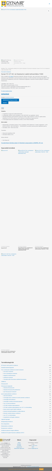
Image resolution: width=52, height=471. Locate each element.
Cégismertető (19, 446)
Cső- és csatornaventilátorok (9, 403)
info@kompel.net (34, 448)
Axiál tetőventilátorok (7, 395)
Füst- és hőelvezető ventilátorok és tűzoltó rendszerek (16, 68)
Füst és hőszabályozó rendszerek (10, 373)
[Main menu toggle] (49, 4)
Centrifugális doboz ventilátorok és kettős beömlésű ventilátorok (16, 397)
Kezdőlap (3, 68)
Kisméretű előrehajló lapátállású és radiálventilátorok (14, 411)
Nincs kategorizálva (5, 423)
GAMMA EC (3, 381)
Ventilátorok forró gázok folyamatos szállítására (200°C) (12, 432)
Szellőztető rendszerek (8, 377)
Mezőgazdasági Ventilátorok (7, 421)
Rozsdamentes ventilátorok (6, 428)
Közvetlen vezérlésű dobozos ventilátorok (11, 413)
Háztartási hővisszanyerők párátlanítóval (11, 389)
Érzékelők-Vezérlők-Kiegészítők (7, 367)
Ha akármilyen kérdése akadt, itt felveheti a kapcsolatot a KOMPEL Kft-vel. (22, 143)
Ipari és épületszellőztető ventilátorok (8, 393)
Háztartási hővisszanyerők (8, 387)
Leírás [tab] (2, 108)
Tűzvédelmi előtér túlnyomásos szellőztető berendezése (14, 379)
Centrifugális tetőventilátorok (9, 399)
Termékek (19, 445)
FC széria (11, 76)
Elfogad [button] (41, 469)
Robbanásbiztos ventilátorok (7, 426)
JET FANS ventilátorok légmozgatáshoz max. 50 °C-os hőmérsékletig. (17, 407)
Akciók (19, 442)
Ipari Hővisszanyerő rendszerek (9, 391)
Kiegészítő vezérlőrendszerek (9, 375)
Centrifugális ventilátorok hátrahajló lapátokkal (12, 401)
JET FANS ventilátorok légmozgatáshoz (11, 405)
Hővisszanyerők (4, 383)
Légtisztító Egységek (5, 419)
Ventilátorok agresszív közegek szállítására (10, 430)
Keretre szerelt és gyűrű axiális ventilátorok (12, 409)
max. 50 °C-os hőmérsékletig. (9, 415)
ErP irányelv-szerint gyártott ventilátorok (9, 365)
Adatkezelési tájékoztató (19, 448)
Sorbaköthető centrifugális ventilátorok (11, 417)
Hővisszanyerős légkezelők (6, 386)
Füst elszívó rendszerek (31, 68)
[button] (49, 11)
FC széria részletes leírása (6, 91)
